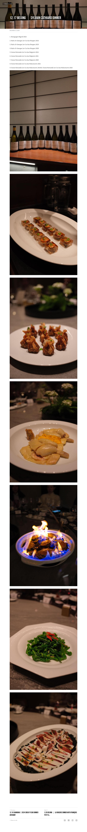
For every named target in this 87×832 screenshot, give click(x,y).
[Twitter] (68, 820)
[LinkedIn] (72, 820)
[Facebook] (65, 820)
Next (45, 810)
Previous (13, 810)
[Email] (76, 820)
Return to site (8, 4)
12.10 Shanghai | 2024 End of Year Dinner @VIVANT (24, 813)
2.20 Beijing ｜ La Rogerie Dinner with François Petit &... (60, 813)
